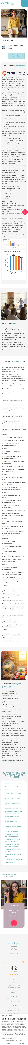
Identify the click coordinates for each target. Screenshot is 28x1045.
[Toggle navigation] (24, 3)
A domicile (17, 1001)
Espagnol (18, 985)
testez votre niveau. (7, 762)
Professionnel (13, 1008)
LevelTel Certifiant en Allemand (14, 859)
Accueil (4, 874)
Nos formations (12, 874)
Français (13, 985)
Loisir (7, 1008)
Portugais (14, 987)
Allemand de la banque (11, 831)
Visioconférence (11, 999)
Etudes (19, 1008)
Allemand (8, 987)
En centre (18, 999)
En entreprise (10, 1001)
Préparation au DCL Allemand (13, 787)
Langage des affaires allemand (13, 808)
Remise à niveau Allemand (12, 790)
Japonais (13, 992)
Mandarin (17, 990)
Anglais (8, 985)
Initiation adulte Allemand (12, 784)
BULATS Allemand (10, 862)
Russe (8, 990)
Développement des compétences (13, 1010)
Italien (19, 987)
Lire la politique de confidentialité (9, 1038)
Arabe (12, 990)
